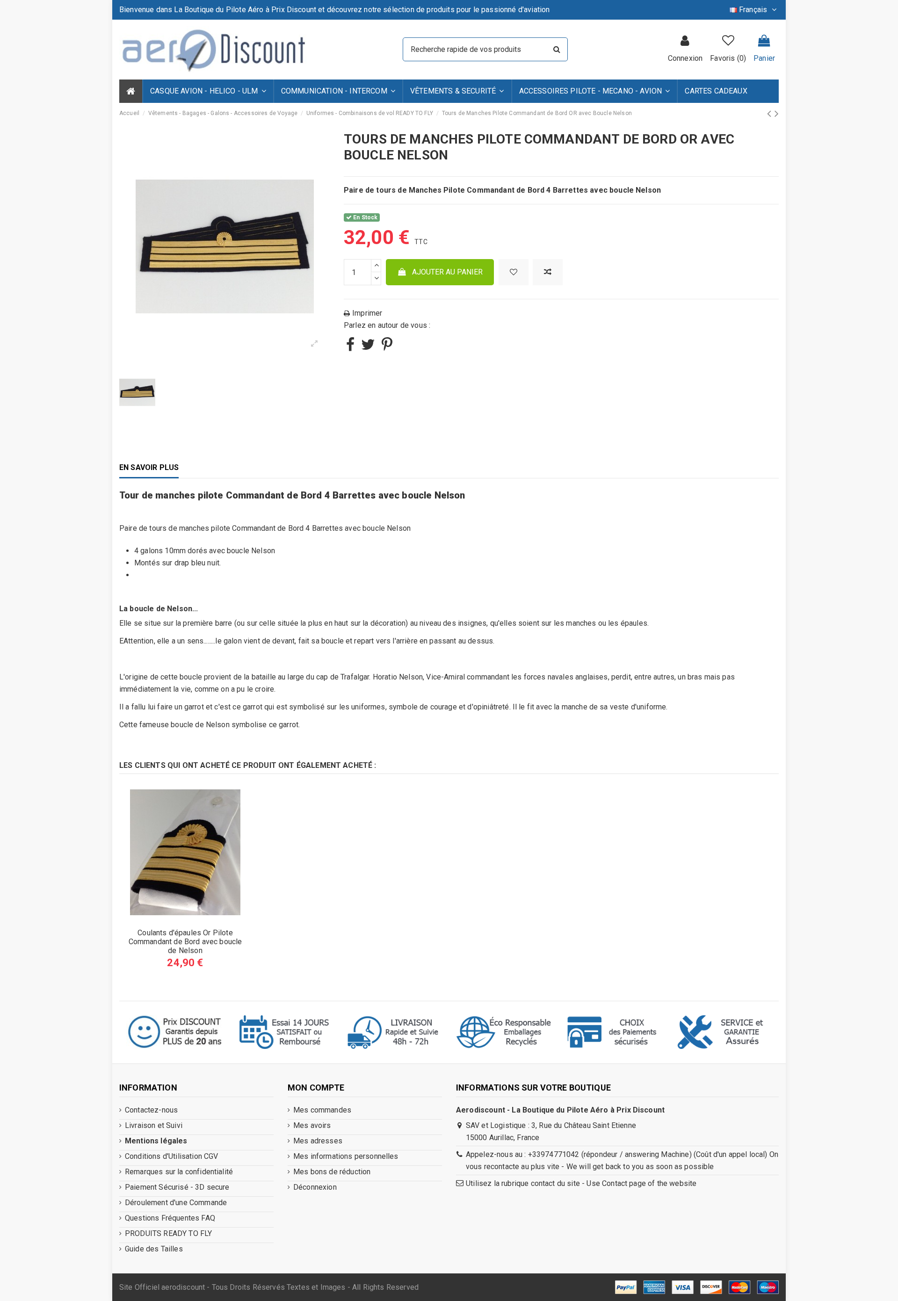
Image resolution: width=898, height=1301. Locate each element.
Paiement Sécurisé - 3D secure (177, 1187)
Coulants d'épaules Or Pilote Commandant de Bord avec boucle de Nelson (185, 941)
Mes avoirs (312, 1125)
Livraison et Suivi (153, 1125)
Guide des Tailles (154, 1248)
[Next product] (777, 113)
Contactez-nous (151, 1110)
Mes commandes (322, 1110)
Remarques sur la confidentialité (179, 1171)
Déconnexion (315, 1187)
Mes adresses (317, 1140)
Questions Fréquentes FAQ (170, 1218)
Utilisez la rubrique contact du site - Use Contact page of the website (581, 1183)
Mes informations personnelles (345, 1156)
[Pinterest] (387, 347)
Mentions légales (156, 1140)
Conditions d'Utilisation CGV (171, 1156)
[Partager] (350, 347)
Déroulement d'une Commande (176, 1202)
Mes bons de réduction (331, 1171)
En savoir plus (149, 467)
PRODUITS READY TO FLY (168, 1233)
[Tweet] (368, 347)
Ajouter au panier (447, 271)
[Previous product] (770, 113)
